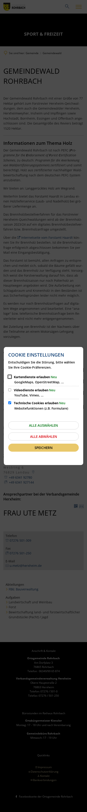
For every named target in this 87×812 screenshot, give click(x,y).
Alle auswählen (43, 425)
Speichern (44, 447)
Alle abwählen (43, 436)
